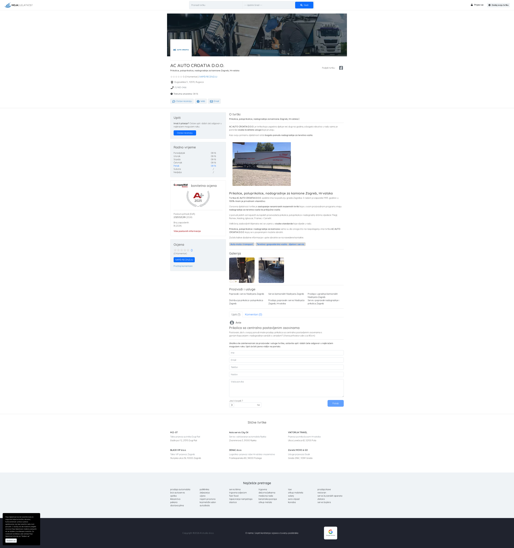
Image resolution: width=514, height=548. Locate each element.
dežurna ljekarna (267, 492)
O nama (249, 533)
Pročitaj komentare (183, 266)
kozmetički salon (208, 502)
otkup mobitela (295, 492)
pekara (173, 502)
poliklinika (204, 489)
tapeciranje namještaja (240, 499)
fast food (233, 495)
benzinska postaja (268, 499)
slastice (233, 502)
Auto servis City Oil (238, 432)
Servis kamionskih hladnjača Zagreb (286, 294)
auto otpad (293, 499)
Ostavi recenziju (184, 101)
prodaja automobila (180, 489)
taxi (290, 489)
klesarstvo (175, 499)
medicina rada (266, 495)
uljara (202, 495)
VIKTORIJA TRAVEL (297, 432)
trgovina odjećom (238, 492)
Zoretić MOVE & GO (298, 450)
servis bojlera (324, 502)
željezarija (205, 492)
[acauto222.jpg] (242, 270)
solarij (291, 495)
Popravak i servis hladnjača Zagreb (246, 294)
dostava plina (177, 505)
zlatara (321, 499)
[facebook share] (341, 68)
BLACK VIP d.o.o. (178, 450)
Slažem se (11, 540)
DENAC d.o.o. (235, 450)
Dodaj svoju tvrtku (500, 5)
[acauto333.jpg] (271, 270)
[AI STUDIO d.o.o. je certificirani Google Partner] (330, 532)
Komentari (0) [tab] (253, 314)
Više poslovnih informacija (187, 231)
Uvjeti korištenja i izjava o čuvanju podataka (276, 533)
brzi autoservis (177, 492)
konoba (292, 502)
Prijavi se (478, 4)
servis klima (235, 489)
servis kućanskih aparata (330, 495)
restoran (322, 492)
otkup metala (265, 502)
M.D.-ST (174, 432)
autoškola (205, 505)
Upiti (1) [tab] (235, 314)
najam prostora (207, 499)
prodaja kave (324, 489)
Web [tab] (202, 101)
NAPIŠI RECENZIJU (208, 76)
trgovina (263, 489)
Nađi (305, 5)
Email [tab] (216, 101)
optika (173, 495)
